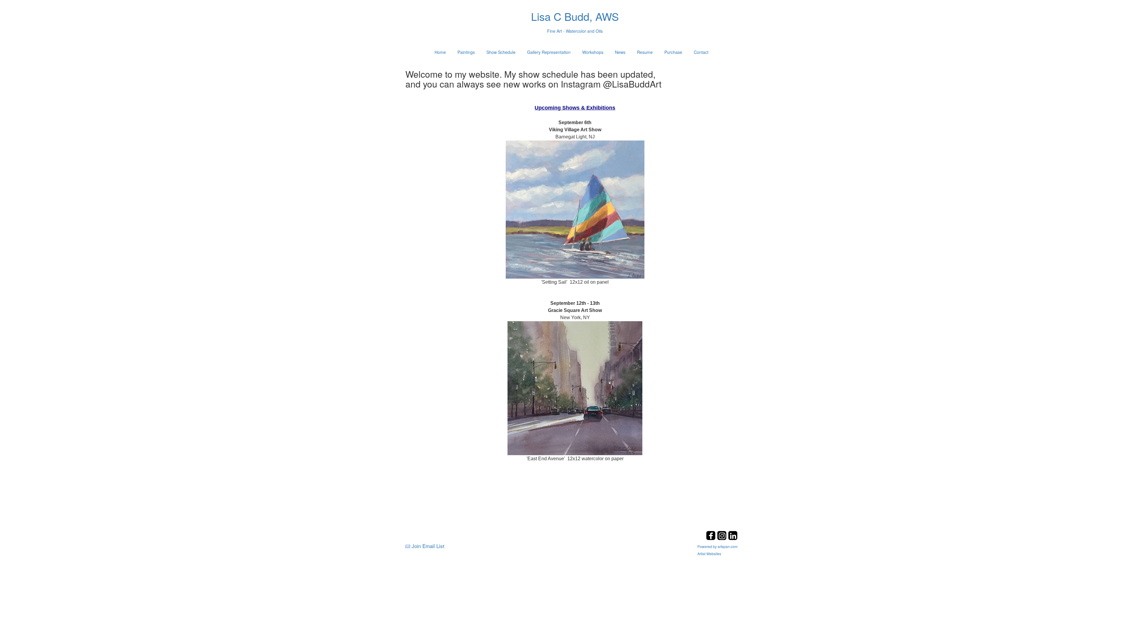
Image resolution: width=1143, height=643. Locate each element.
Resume (645, 52)
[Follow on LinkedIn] (733, 538)
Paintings (466, 52)
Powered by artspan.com (717, 546)
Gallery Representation (549, 52)
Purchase (673, 52)
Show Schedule (501, 52)
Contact (701, 52)
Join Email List (428, 546)
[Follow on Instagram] (722, 538)
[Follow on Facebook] (711, 538)
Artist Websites (709, 553)
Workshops (592, 52)
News (620, 52)
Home (440, 52)
